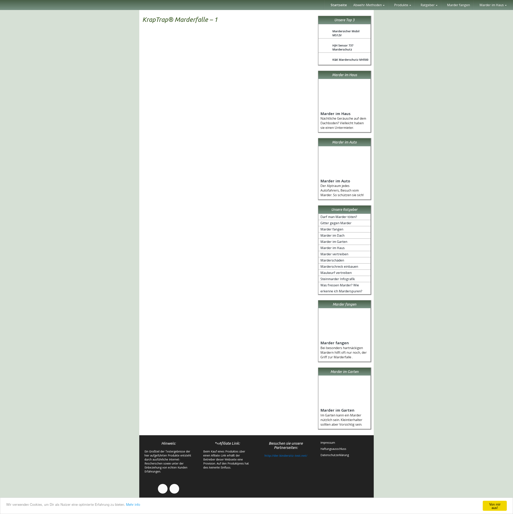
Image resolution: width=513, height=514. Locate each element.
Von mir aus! (495, 506)
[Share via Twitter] (508, 179)
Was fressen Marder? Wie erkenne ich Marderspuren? (341, 288)
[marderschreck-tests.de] (3, 5)
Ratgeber (427, 5)
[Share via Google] (508, 169)
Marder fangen (458, 5)
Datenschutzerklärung (334, 455)
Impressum (327, 442)
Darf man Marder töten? (338, 217)
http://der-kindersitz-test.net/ (286, 455)
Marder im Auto (335, 180)
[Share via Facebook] (508, 160)
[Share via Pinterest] (508, 188)
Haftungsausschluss (333, 449)
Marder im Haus (335, 113)
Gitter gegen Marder (335, 223)
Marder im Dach (332, 235)
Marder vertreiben (334, 254)
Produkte (401, 5)
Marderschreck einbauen (339, 266)
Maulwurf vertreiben (336, 273)
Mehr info (133, 504)
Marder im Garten (333, 241)
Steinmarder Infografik (337, 279)
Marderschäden (332, 260)
